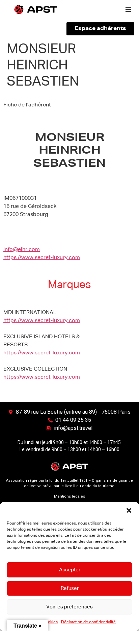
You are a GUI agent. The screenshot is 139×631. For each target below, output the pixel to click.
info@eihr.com (21, 249)
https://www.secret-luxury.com (41, 257)
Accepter (69, 569)
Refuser (70, 588)
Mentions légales (69, 496)
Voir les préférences (69, 606)
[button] (129, 510)
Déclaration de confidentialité (88, 622)
